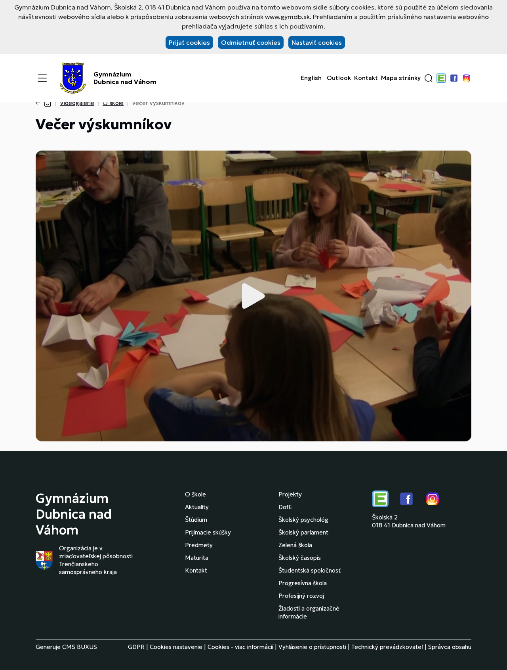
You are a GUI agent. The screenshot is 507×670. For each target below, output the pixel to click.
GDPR (136, 647)
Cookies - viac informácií (240, 647)
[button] (428, 78)
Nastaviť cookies (317, 42)
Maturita (196, 557)
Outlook (339, 78)
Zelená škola (295, 545)
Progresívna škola (302, 583)
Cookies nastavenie (176, 647)
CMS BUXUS (79, 647)
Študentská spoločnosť (309, 570)
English (311, 78)
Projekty (290, 494)
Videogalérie (77, 103)
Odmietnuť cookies (250, 42)
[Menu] (42, 78)
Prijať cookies (189, 42)
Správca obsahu (449, 647)
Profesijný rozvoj (301, 595)
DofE (285, 507)
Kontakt (366, 78)
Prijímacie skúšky (208, 532)
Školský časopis (299, 557)
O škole (113, 103)
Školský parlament (303, 532)
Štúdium (196, 519)
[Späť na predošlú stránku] (40, 103)
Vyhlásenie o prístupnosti (312, 647)
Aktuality (197, 507)
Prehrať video (253, 296)
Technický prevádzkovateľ (387, 647)
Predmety (199, 545)
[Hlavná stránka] (47, 103)
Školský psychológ (303, 519)
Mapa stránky (401, 78)
